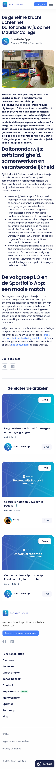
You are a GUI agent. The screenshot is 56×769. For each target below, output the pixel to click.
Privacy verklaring (11, 748)
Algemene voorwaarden (15, 741)
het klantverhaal (20, 344)
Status (5, 734)
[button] (40, 4)
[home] (12, 4)
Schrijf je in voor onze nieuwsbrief (20, 633)
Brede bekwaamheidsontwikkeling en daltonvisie (26, 336)
